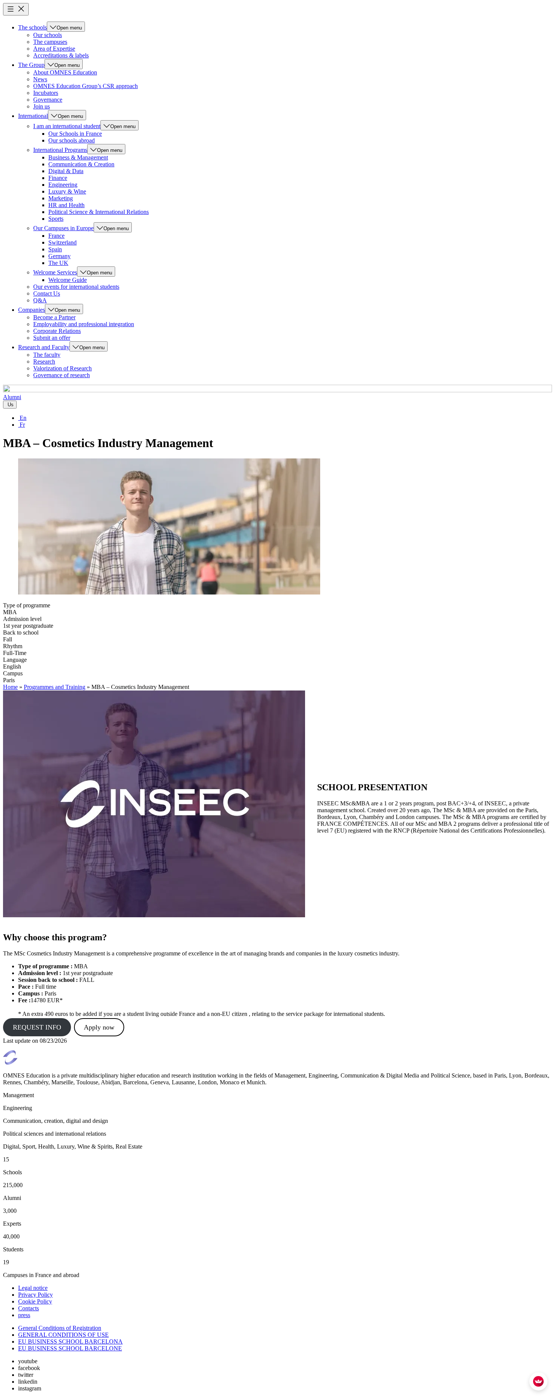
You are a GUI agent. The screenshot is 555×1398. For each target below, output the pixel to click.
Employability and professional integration (83, 324)
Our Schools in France (75, 133)
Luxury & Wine (67, 191)
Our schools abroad (71, 140)
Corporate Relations (57, 331)
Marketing (60, 198)
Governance (47, 99)
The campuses (50, 42)
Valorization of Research (62, 368)
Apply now (99, 1027)
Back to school (21, 632)
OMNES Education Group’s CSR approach (85, 86)
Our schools (47, 35)
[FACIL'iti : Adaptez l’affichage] (538, 1381)
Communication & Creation (81, 164)
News (40, 79)
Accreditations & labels (61, 55)
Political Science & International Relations (98, 212)
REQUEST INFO (37, 1027)
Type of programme (26, 605)
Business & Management (78, 157)
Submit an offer (51, 337)
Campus (13, 673)
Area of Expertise (54, 48)
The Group (31, 65)
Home (10, 687)
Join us (41, 106)
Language (15, 659)
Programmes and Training (54, 687)
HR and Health (66, 205)
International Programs (60, 150)
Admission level (22, 619)
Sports (55, 218)
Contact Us (46, 293)
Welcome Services (55, 272)
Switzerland (62, 242)
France (56, 235)
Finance (57, 178)
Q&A (40, 300)
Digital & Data (65, 171)
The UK (58, 263)
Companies (31, 310)
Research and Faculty (43, 347)
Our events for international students (76, 286)
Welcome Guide (67, 280)
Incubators (45, 93)
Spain (55, 249)
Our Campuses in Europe (63, 228)
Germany (59, 256)
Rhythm (12, 646)
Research (44, 361)
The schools (32, 27)
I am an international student (66, 126)
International (33, 116)
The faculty (46, 354)
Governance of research (61, 375)
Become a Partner (54, 317)
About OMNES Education (65, 72)
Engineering (62, 184)
